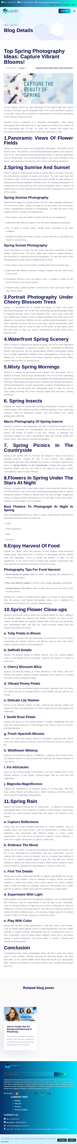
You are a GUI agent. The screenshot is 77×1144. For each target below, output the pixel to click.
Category (22, 68)
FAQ (73, 5)
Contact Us (67, 5)
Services (18, 1106)
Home (6, 25)
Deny (72, 1140)
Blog (52, 5)
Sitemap (17, 1100)
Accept (62, 1140)
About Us (58, 5)
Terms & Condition (21, 1110)
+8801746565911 (27, 2)
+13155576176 (10, 2)
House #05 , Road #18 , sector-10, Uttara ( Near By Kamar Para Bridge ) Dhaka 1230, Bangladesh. (37, 1129)
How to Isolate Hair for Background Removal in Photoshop (19, 1029)
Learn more (5, 1141)
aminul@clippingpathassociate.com (48, 2)
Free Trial (64, 11)
